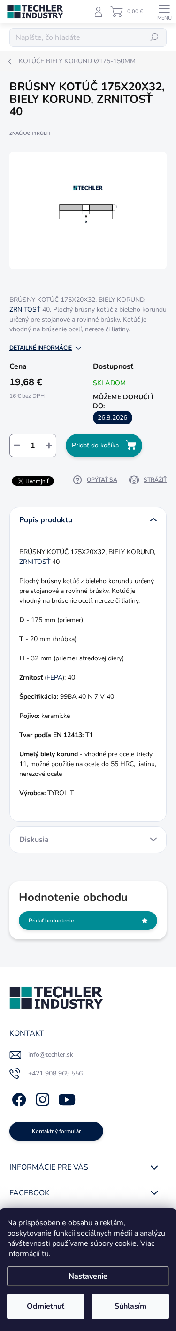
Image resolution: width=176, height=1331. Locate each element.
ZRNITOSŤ (24, 309)
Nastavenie (88, 1276)
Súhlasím (130, 1306)
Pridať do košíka (95, 445)
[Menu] (164, 11)
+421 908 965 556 (55, 1073)
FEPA (54, 677)
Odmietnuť (45, 1306)
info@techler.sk (50, 1054)
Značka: (30, 133)
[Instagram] (41, 1098)
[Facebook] (17, 1098)
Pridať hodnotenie (51, 920)
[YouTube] (66, 1098)
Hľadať (154, 37)
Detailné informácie (40, 347)
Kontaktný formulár (56, 1131)
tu (45, 1254)
